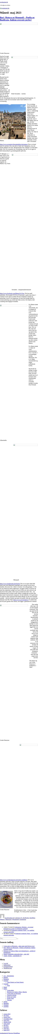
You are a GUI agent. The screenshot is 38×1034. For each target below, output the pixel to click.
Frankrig (6, 984)
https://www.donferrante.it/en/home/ (10, 583)
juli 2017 (6, 1025)
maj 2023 (6, 1015)
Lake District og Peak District (15, 982)
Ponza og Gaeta (11, 997)
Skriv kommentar (21, 919)
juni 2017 (6, 1027)
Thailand (6, 1005)
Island (5, 987)
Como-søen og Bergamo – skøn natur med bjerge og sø (19, 946)
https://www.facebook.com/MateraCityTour (12, 293)
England (6, 980)
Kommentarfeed (8, 966)
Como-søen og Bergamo (14, 993)
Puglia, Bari (28, 918)
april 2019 (6, 1020)
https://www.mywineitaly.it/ (21, 600)
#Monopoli (8, 919)
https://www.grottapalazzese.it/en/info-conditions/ (13, 880)
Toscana (9, 1000)
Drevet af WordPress (14, 1033)
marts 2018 (7, 1023)
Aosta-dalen (10, 990)
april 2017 (6, 1028)
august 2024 (7, 1014)
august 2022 (7, 1017)
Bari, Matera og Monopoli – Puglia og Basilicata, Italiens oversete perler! (17, 18)
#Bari (33, 918)
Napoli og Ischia (11, 995)
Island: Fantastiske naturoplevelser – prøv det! (16, 954)
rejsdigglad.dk (4, 2)
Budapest (6, 979)
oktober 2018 (7, 1022)
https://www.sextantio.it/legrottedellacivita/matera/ (14, 144)
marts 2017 (7, 1030)
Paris (8, 985)
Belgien (6, 977)
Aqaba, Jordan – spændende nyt (12, 956)
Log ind (6, 963)
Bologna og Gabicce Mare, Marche (17, 992)
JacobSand (8, 918)
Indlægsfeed (7, 965)
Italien (5, 988)
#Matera (2, 919)
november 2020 (8, 1019)
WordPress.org (8, 968)
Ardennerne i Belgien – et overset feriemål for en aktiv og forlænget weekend (18, 927)
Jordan (5, 1001)
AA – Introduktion (9, 976)
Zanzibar (6, 1006)
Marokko (6, 1003)
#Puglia (14, 919)
